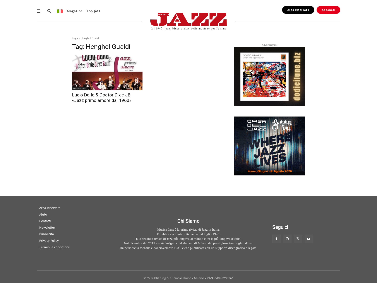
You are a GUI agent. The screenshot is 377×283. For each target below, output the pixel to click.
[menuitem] (60, 11)
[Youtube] (309, 239)
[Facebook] (276, 239)
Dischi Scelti (79, 88)
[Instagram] (287, 239)
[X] (298, 239)
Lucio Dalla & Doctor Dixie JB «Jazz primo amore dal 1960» (102, 97)
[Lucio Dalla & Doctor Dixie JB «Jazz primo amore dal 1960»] (107, 72)
